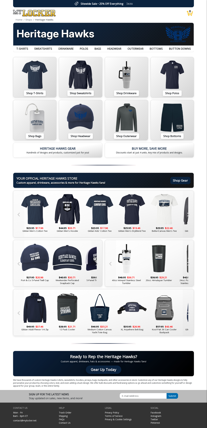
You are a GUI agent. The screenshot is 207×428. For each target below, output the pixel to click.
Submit (172, 395)
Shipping (63, 415)
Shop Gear (180, 180)
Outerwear (135, 48)
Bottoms (156, 48)
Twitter (154, 419)
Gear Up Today (103, 369)
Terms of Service (114, 415)
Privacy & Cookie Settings (118, 419)
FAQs (62, 419)
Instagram (156, 415)
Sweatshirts (43, 48)
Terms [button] (129, 3)
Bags (97, 48)
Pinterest (155, 422)
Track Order (65, 412)
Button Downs (180, 48)
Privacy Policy (112, 412)
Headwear (114, 48)
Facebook (156, 412)
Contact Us (65, 422)
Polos (84, 48)
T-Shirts (22, 48)
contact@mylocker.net (25, 420)
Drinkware (66, 48)
